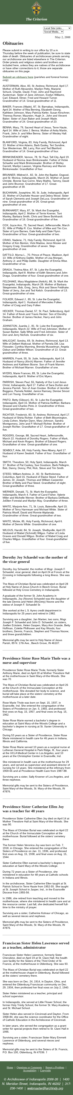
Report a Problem (54, 1067)
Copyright (45, 1070)
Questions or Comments (29, 1067)
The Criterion (36, 19)
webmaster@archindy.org (45, 1088)
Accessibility (29, 1070)
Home (10, 1067)
